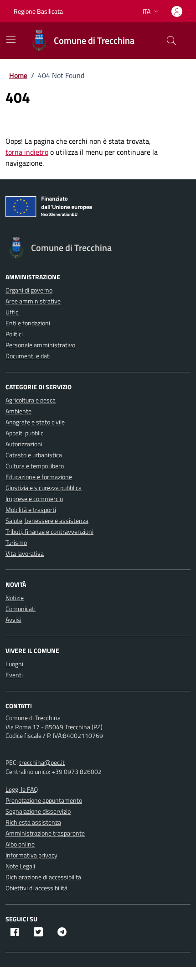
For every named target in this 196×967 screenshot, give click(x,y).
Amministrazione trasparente (45, 833)
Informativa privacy (31, 855)
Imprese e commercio (34, 498)
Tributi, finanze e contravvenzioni (49, 531)
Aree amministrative (33, 301)
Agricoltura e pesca (30, 400)
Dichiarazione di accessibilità (43, 877)
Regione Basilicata (38, 11)
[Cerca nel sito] (171, 41)
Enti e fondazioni (27, 323)
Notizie (14, 597)
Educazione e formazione (38, 476)
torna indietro (26, 151)
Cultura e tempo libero (34, 465)
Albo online (20, 844)
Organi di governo (28, 290)
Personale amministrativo (40, 345)
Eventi (14, 675)
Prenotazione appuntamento (43, 800)
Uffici (12, 312)
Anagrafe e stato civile (35, 422)
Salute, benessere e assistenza (46, 520)
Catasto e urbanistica (33, 455)
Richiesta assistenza (33, 822)
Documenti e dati (28, 356)
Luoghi (14, 664)
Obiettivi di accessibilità (36, 888)
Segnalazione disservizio (38, 811)
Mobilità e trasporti (30, 509)
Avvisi (13, 619)
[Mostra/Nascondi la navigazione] (10, 39)
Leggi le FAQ (21, 789)
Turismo (16, 542)
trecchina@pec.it (42, 762)
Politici (14, 334)
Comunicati (20, 608)
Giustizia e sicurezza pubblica (43, 487)
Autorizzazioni (23, 444)
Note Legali (20, 866)
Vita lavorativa (24, 553)
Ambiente (18, 411)
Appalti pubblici (25, 433)
